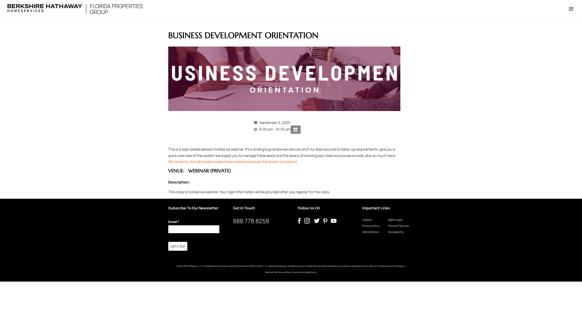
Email (180, 222)
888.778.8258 (251, 221)
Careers (367, 220)
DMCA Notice (370, 232)
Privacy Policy (370, 226)
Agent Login (395, 220)
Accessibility (396, 232)
